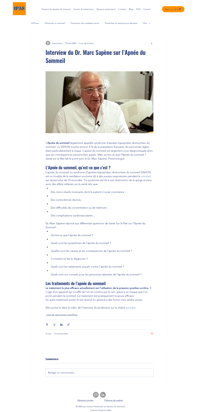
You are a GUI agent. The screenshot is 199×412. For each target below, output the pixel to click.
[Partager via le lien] (68, 324)
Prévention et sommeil (55, 23)
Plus (145, 23)
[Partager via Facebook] (47, 324)
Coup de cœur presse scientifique (62, 314)
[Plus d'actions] (151, 43)
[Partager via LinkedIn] (61, 324)
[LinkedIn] (103, 395)
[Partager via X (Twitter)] (54, 324)
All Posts (35, 23)
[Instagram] (96, 395)
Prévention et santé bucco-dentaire (121, 23)
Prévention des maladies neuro (85, 23)
